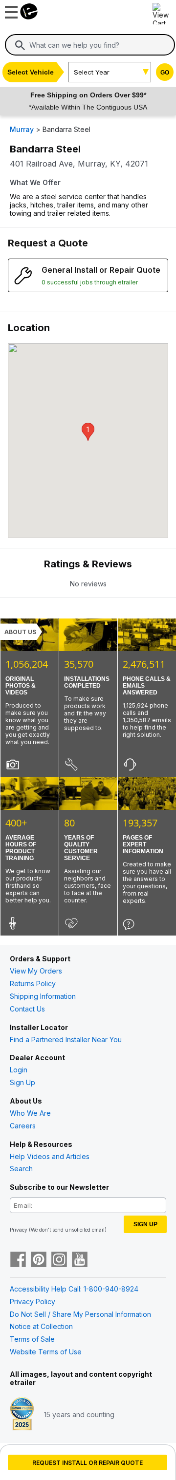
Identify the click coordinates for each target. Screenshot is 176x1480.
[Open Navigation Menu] (10, 10)
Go (164, 72)
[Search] (20, 45)
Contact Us (27, 1009)
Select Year (92, 72)
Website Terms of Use (46, 1352)
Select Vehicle (30, 72)
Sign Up (22, 1082)
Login (18, 1070)
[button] (88, 432)
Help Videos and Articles (49, 1156)
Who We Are (30, 1113)
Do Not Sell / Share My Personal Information (80, 1314)
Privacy (18, 1230)
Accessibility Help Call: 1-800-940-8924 (74, 1289)
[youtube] (79, 1260)
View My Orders (36, 971)
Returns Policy (33, 983)
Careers (23, 1126)
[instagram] (59, 1260)
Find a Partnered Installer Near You (66, 1039)
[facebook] (18, 1260)
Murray (22, 129)
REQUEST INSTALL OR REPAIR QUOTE (87, 1462)
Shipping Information (43, 996)
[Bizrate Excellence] (22, 1414)
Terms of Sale (32, 1339)
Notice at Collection (41, 1326)
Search (21, 1168)
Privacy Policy (32, 1301)
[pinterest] (38, 1260)
